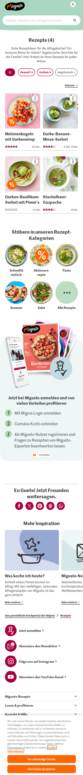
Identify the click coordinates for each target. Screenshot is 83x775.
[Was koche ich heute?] (32, 567)
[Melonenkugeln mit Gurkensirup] (22, 123)
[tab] (41, 696)
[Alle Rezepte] (66, 295)
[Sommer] (16, 295)
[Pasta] (66, 260)
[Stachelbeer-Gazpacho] (60, 186)
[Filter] (10, 72)
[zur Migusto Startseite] (15, 4)
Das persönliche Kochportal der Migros (30, 615)
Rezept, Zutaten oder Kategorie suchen (41, 20)
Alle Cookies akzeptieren (41, 769)
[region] (41, 745)
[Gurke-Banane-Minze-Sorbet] (60, 123)
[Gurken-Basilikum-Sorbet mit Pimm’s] (22, 186)
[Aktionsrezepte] (41, 260)
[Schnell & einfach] (16, 260)
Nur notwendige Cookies (42, 759)
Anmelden (44, 455)
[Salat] (41, 295)
